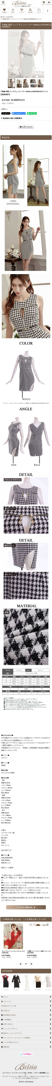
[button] (3, 3)
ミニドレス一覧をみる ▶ (26, 907)
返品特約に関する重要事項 (12, 118)
